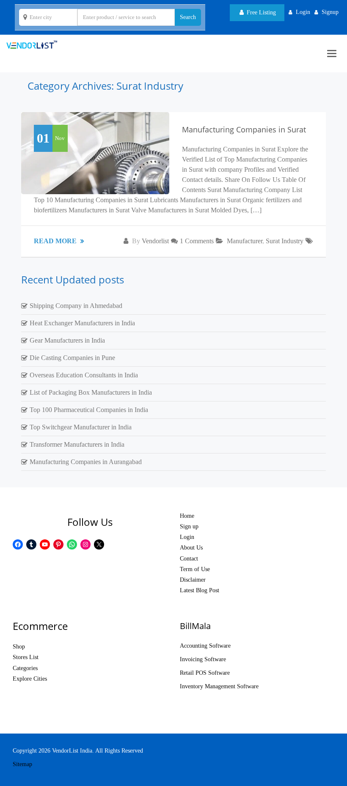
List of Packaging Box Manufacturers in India (91, 392)
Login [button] (303, 12)
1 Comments (197, 241)
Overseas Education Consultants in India (84, 375)
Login (187, 537)
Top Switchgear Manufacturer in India (81, 427)
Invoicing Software (203, 659)
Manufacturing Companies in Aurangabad (86, 461)
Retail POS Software (205, 673)
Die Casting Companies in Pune (72, 357)
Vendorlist (155, 241)
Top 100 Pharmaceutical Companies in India (89, 409)
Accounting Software (205, 646)
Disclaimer (193, 580)
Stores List (26, 657)
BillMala (195, 626)
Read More (56, 241)
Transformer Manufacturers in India (77, 444)
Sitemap (22, 764)
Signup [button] (330, 12)
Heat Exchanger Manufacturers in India (82, 323)
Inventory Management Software (219, 686)
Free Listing (260, 12)
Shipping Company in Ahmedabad (76, 305)
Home (187, 516)
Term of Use (195, 569)
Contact (189, 558)
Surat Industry (284, 241)
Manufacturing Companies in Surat (244, 129)
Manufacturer (244, 241)
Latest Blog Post (199, 590)
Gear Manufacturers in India (67, 340)
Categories (25, 668)
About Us (191, 547)
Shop (19, 646)
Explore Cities (30, 679)
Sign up (189, 526)
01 (43, 138)
